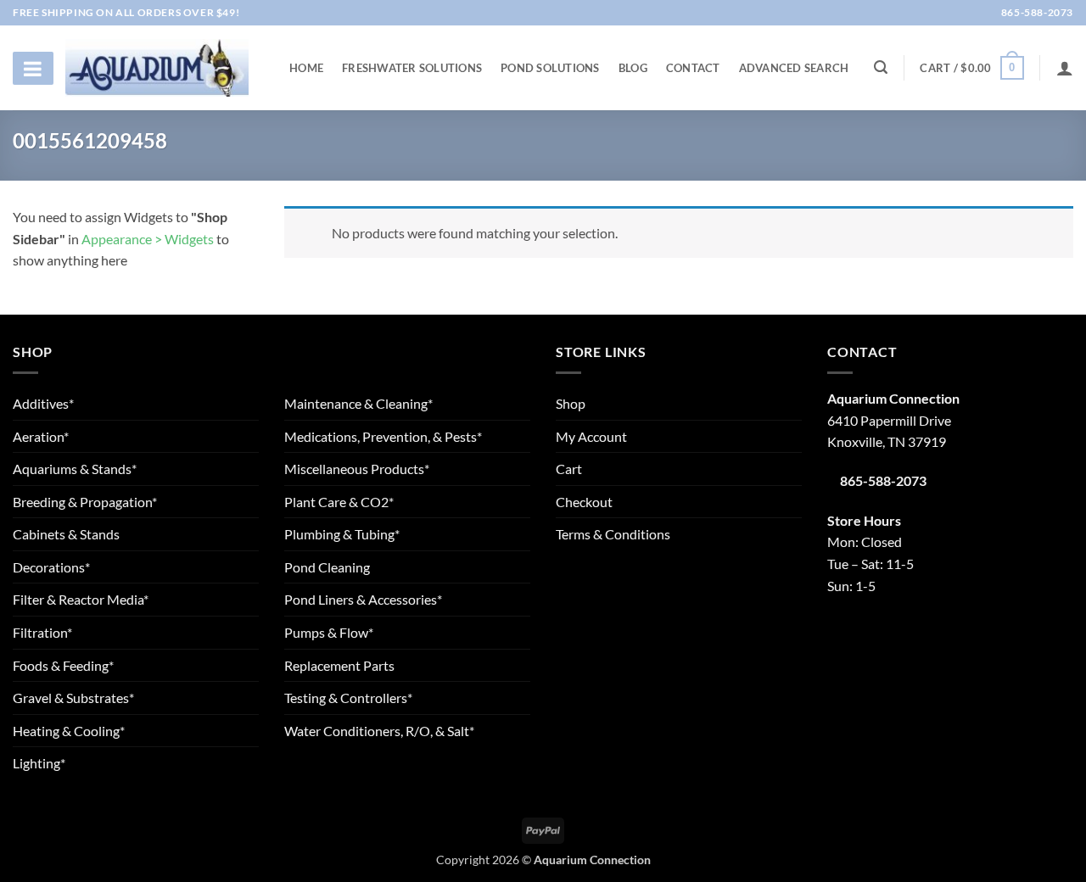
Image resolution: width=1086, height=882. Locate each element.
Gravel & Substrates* (73, 697)
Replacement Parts (339, 665)
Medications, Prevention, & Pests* (383, 436)
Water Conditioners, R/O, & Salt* (379, 731)
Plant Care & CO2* (339, 502)
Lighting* (39, 763)
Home (306, 68)
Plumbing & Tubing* (342, 534)
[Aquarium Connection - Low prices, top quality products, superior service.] (157, 67)
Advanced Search (794, 68)
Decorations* (51, 567)
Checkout (584, 502)
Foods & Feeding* (63, 665)
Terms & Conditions (613, 534)
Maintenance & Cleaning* (358, 403)
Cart (569, 469)
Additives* (43, 403)
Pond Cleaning (327, 567)
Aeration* (41, 436)
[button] (971, 68)
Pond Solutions (550, 68)
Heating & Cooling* (69, 731)
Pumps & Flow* (328, 632)
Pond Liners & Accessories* (363, 599)
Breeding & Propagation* (85, 502)
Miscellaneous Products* (356, 469)
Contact (693, 68)
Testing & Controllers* (348, 697)
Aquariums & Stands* (75, 469)
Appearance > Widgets (147, 239)
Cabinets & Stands (66, 534)
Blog (633, 68)
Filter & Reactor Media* (80, 599)
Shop (570, 403)
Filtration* (42, 632)
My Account (591, 436)
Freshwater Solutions (412, 68)
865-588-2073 (1036, 12)
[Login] (1064, 68)
